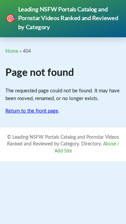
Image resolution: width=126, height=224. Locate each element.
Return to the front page (31, 111)
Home (11, 51)
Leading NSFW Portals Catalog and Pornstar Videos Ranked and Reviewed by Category (61, 18)
